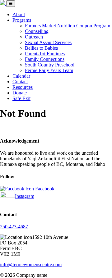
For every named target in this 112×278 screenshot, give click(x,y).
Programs (21, 20)
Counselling (37, 31)
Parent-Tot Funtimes (45, 53)
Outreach (34, 36)
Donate (19, 92)
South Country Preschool (49, 64)
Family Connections (44, 59)
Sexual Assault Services (48, 42)
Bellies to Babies (41, 48)
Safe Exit (21, 98)
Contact (20, 81)
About (18, 14)
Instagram (24, 196)
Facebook (44, 188)
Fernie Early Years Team (49, 70)
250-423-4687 (14, 226)
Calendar (21, 76)
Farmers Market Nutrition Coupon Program (67, 25)
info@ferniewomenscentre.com (31, 264)
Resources (22, 87)
